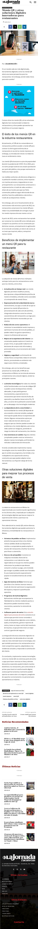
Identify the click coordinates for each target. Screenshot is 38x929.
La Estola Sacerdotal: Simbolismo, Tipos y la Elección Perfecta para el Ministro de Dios (14, 752)
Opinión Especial (7, 7)
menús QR (16, 696)
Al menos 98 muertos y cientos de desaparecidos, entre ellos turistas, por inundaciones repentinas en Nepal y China (14, 837)
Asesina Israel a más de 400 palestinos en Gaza (9, 715)
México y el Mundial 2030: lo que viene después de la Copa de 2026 (14, 740)
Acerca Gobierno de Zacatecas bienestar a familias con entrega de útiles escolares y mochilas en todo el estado (15, 812)
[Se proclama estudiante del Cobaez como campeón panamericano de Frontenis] (30, 825)
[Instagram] (17, 869)
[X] (15, 27)
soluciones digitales (25, 699)
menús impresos (7, 696)
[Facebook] (10, 27)
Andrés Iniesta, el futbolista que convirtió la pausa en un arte (14, 729)
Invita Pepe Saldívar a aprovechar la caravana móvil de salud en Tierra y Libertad (14, 785)
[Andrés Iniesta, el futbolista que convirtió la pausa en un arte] (30, 731)
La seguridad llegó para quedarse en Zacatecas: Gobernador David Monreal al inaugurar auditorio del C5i (13, 798)
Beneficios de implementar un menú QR (13, 693)
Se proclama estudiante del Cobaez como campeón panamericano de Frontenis (15, 824)
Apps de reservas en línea (17, 690)
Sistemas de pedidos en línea (10, 699)
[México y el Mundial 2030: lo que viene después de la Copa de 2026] (30, 741)
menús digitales (29, 693)
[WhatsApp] (20, 27)
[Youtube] (24, 869)
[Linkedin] (24, 27)
